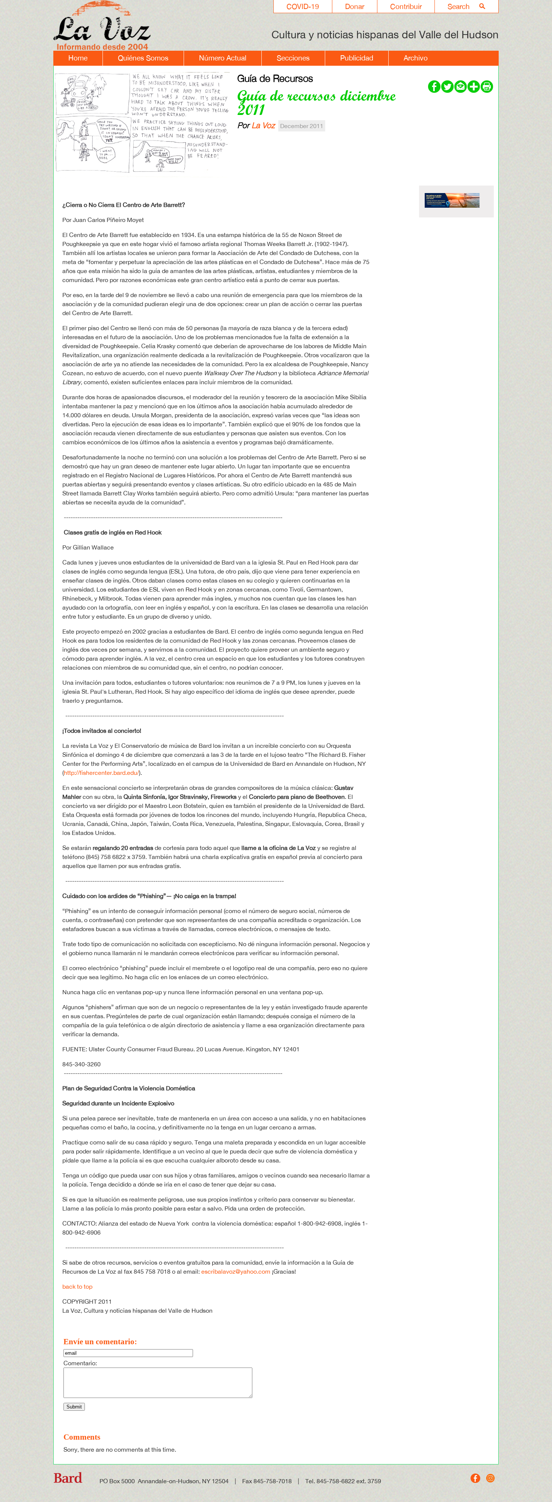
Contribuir (406, 6)
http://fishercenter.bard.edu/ (101, 772)
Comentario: (80, 1363)
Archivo (416, 57)
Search (459, 6)
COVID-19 (303, 6)
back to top (77, 1286)
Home (77, 57)
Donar (354, 6)
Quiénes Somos (143, 57)
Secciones (293, 57)
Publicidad (356, 57)
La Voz (263, 125)
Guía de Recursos (275, 78)
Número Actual (222, 57)
